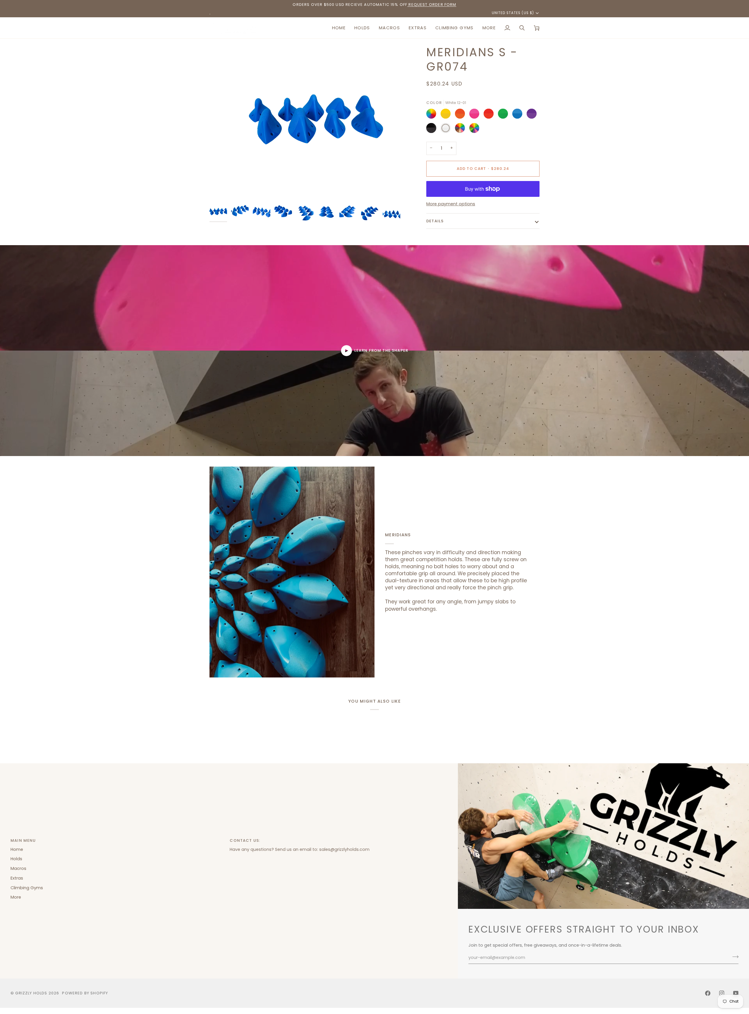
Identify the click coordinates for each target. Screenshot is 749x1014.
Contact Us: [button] (245, 840)
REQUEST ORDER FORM (431, 4)
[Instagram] (721, 993)
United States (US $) (513, 13)
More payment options (450, 204)
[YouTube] (735, 993)
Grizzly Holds (31, 993)
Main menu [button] (23, 840)
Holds (16, 859)
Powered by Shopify (85, 993)
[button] (362, 27)
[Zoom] (312, 122)
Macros (18, 868)
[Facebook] (707, 993)
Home (17, 849)
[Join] (733, 957)
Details (435, 221)
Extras (17, 878)
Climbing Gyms (27, 888)
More (16, 897)
